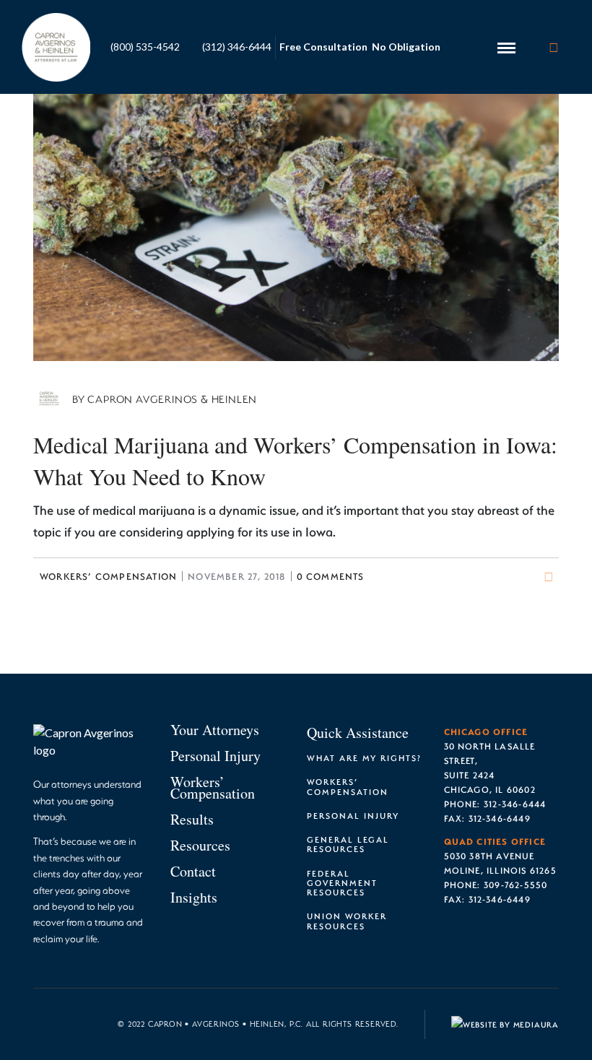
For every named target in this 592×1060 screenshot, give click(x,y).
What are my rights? (364, 757)
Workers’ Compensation (108, 576)
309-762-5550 (515, 884)
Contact (193, 871)
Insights (193, 897)
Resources (200, 845)
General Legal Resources (348, 844)
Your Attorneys (214, 729)
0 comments (331, 576)
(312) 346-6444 (236, 46)
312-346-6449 (500, 818)
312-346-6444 (515, 803)
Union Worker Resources (347, 921)
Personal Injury (215, 755)
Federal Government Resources (342, 883)
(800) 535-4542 (145, 46)
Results (192, 819)
